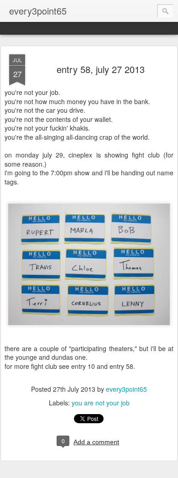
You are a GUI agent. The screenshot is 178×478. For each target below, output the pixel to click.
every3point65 (126, 389)
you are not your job (101, 402)
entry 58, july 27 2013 (101, 69)
